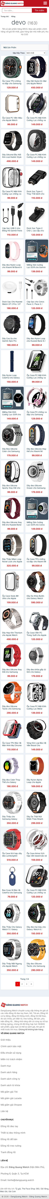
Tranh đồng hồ (8, 1152)
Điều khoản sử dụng (11, 1052)
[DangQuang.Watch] (17, 3)
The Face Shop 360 (30, 1189)
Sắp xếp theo (19, 53)
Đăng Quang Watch (38, 1196)
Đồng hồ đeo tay (9, 1126)
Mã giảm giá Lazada (11, 1098)
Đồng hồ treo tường (11, 1145)
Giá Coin (12, 1191)
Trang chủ (5, 16)
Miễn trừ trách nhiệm (11, 1059)
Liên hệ (4, 1111)
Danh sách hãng (9, 1072)
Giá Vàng (44, 1189)
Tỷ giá (18, 1189)
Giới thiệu (6, 1039)
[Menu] (45, 3)
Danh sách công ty (10, 1078)
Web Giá (3, 1191)
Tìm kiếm (39, 10)
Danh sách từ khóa (10, 1085)
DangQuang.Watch (19, 1196)
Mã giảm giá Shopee (11, 1104)
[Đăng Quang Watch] (14, 1005)
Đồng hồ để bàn (9, 1139)
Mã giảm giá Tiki (9, 1091)
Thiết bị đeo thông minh (13, 1132)
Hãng (13, 16)
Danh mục (6, 1065)
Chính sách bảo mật (11, 1046)
